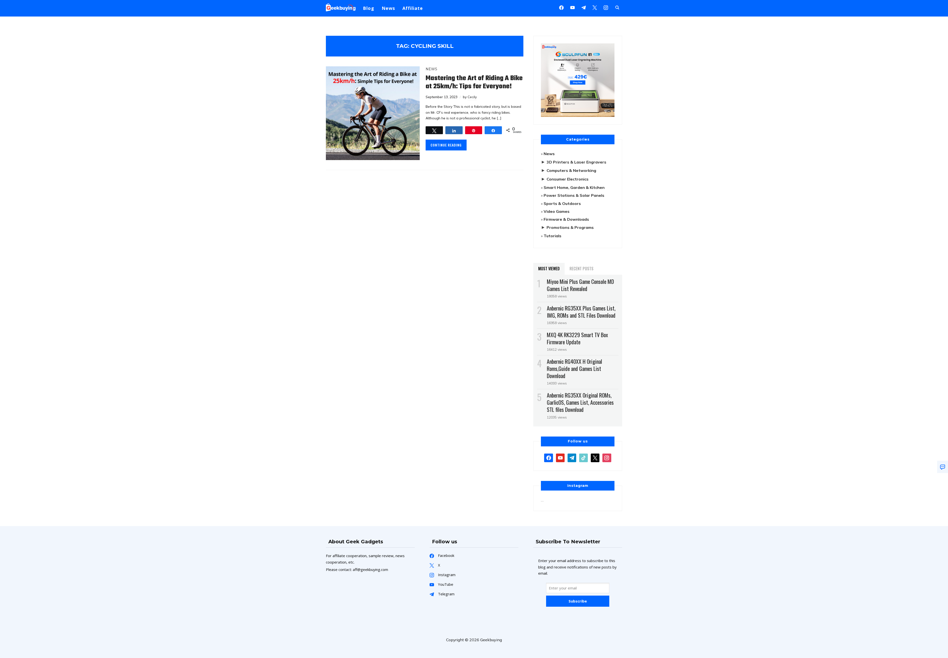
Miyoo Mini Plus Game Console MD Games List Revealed (580, 284)
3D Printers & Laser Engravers (576, 162)
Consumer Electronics (568, 179)
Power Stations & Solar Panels (574, 195)
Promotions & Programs (570, 227)
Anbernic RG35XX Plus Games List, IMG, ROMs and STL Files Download (581, 311)
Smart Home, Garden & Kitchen (574, 187)
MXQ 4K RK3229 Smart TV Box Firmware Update (577, 338)
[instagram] (606, 7)
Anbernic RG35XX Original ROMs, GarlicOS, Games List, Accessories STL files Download (580, 402)
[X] (595, 7)
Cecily (472, 97)
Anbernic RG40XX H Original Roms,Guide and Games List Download (574, 368)
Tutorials (552, 235)
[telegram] (572, 457)
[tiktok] (583, 457)
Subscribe (578, 601)
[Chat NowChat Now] (942, 467)
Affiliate (412, 8)
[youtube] (572, 7)
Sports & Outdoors (562, 203)
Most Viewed (549, 269)
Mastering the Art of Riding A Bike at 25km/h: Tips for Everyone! (474, 82)
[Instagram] (583, 7)
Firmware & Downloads (566, 219)
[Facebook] (561, 7)
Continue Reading (446, 144)
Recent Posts (581, 269)
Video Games (557, 211)
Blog (368, 8)
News (388, 8)
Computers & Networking (571, 170)
